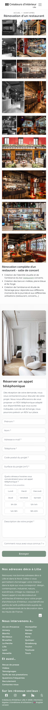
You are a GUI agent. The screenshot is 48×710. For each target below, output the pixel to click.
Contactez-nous (10, 684)
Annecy (6, 630)
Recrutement (9, 681)
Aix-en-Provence (10, 627)
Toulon (28, 646)
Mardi (24, 491)
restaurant (28, 278)
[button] (24, 158)
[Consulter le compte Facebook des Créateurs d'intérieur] (6, 695)
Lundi (10, 491)
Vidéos (5, 668)
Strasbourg (31, 643)
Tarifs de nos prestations (15, 674)
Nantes (29, 630)
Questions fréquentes (13, 678)
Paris (27, 637)
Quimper (29, 640)
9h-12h (14, 504)
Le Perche (7, 643)
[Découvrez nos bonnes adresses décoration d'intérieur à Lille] (22, 616)
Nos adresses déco (21, 569)
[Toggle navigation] (40, 4)
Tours (28, 653)
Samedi (37, 498)
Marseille (6, 653)
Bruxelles (7, 640)
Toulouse (29, 650)
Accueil (17, 13)
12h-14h (34, 504)
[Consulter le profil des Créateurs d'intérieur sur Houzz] (32, 695)
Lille (4, 646)
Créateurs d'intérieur (22, 5)
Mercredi (37, 491)
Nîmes (28, 633)
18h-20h (34, 511)
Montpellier (31, 627)
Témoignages (9, 671)
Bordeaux (7, 637)
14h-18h (14, 511)
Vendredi (24, 498)
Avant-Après (28, 13)
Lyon (4, 650)
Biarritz (6, 633)
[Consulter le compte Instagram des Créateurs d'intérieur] (15, 695)
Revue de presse (10, 665)
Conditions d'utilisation (21, 703)
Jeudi (10, 498)
